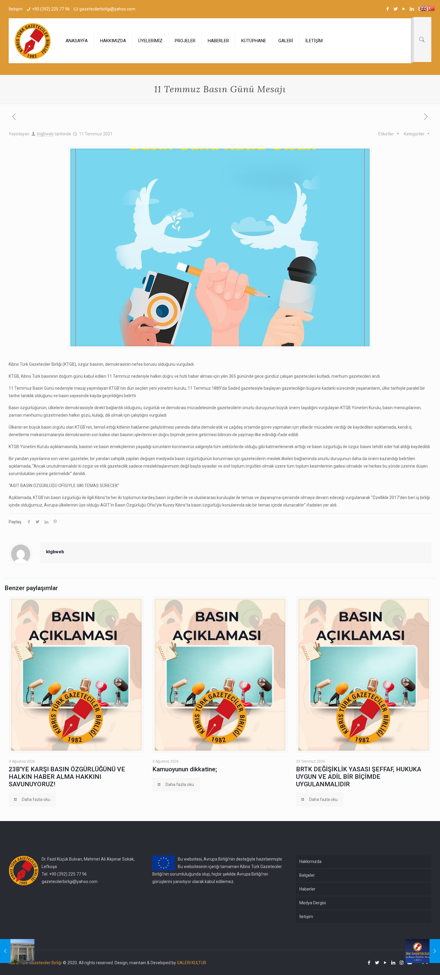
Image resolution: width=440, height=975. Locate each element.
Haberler (307, 889)
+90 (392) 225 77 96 (51, 9)
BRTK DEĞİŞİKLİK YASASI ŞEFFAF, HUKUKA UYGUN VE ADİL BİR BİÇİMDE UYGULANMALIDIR (358, 777)
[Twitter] (396, 9)
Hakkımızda (310, 861)
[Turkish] (432, 8)
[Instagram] (401, 962)
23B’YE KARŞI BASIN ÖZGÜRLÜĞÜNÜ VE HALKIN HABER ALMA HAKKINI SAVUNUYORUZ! (67, 777)
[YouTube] (404, 9)
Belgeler (307, 875)
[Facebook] (388, 9)
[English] (424, 8)
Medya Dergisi (312, 902)
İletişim (306, 916)
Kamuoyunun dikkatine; (184, 769)
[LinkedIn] (412, 9)
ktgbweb (45, 133)
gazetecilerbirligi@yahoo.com (107, 9)
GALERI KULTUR (191, 962)
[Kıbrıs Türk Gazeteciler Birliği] (33, 40)
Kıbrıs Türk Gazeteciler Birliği (35, 962)
